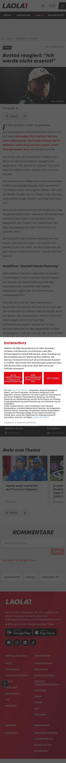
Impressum (9, 423)
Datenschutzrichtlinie (26, 423)
